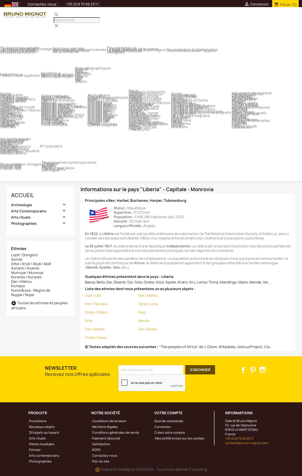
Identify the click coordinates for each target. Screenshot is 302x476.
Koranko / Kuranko (26, 277)
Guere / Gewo (96, 337)
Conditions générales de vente (115, 432)
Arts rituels (21, 217)
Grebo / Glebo (96, 312)
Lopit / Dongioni (24, 254)
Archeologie (21, 205)
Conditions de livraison (108, 421)
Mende (143, 320)
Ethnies (34, 450)
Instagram (262, 370)
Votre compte (168, 412)
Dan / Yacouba (96, 304)
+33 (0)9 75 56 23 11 (239, 438)
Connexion (162, 427)
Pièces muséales (41, 444)
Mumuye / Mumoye (27, 272)
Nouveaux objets (41, 427)
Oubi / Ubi (93, 295)
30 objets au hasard (43, 432)
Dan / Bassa (147, 329)
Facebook (243, 370)
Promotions (37, 421)
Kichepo (18, 285)
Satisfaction (100, 444)
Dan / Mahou (21, 281)
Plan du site (100, 461)
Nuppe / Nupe (22, 294)
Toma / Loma (148, 304)
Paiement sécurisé (105, 438)
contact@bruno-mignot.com (246, 443)
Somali (16, 259)
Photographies (24, 223)
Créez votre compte (169, 432)
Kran (88, 320)
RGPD (96, 450)
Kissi (142, 312)
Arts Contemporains (28, 211)
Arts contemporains (43, 455)
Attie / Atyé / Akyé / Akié (31, 263)
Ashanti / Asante (25, 268)
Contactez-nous (39, 4)
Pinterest (252, 370)
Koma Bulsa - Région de (30, 290)
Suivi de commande (168, 421)
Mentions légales (104, 427)
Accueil (22, 195)
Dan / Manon (95, 329)
